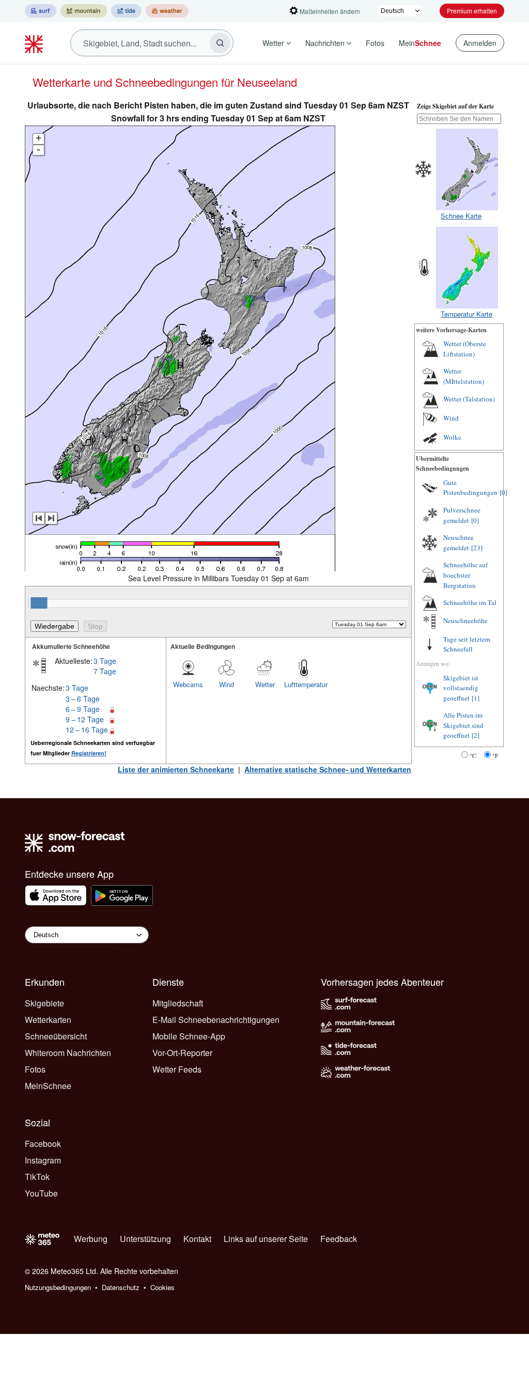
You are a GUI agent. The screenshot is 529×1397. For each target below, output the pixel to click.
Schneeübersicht (56, 1036)
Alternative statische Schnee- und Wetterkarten (327, 769)
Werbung (90, 1239)
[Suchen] (220, 43)
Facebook (43, 1144)
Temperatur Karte (466, 314)
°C (473, 755)
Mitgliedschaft (177, 1003)
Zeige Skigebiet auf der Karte (455, 106)
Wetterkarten (48, 1020)
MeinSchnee (48, 1086)
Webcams (188, 684)
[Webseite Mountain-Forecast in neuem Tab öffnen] (83, 11)
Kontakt (197, 1239)
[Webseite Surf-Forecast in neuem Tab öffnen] (40, 11)
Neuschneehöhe (465, 620)
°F (495, 755)
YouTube (41, 1193)
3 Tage (105, 661)
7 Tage (105, 671)
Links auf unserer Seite (266, 1239)
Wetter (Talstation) (469, 398)
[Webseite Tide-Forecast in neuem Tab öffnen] (126, 11)
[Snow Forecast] (35, 43)
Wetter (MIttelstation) (463, 376)
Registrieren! (88, 753)
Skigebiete (44, 1003)
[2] (475, 735)
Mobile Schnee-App (188, 1036)
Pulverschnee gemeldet (461, 515)
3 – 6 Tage (83, 698)
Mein (420, 43)
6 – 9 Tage (83, 709)
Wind (226, 684)
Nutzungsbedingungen (58, 1287)
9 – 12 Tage (85, 719)
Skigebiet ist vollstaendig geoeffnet (460, 688)
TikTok (37, 1177)
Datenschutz (120, 1287)
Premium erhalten (472, 10)
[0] (503, 492)
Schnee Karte (461, 216)
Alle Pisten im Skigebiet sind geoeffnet (463, 725)
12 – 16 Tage (87, 729)
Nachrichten (325, 43)
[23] (477, 547)
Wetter (273, 43)
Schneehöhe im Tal (469, 602)
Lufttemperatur (303, 684)
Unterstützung (145, 1239)
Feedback (338, 1239)
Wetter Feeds (176, 1069)
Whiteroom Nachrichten (68, 1053)
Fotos (375, 43)
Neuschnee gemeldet (458, 542)
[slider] (39, 603)
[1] (475, 698)
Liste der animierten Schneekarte (176, 769)
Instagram (43, 1160)
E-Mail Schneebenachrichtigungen (215, 1020)
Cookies (162, 1287)
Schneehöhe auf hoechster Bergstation (465, 574)
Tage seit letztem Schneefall (466, 644)
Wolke (452, 437)
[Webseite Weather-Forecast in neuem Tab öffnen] (167, 11)
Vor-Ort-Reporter (182, 1053)
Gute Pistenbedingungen (470, 488)
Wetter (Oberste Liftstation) (464, 349)
